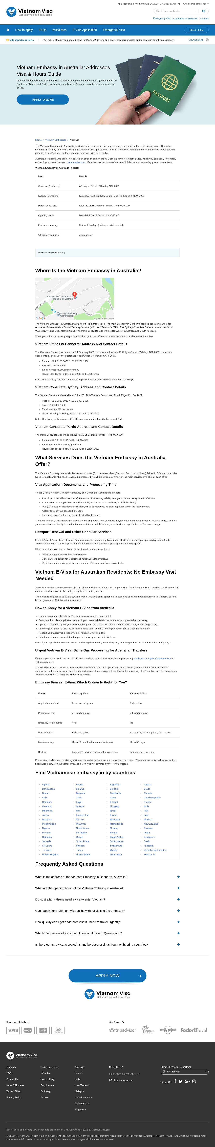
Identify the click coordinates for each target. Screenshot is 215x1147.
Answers (45, 1097)
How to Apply (47, 1079)
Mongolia (115, 819)
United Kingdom (50, 854)
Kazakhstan (82, 815)
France (148, 802)
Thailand (46, 850)
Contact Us (12, 1079)
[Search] (203, 11)
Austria (147, 784)
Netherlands (116, 823)
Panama (46, 832)
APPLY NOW (107, 975)
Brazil (147, 788)
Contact (204, 18)
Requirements (48, 1085)
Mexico (80, 819)
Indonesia (47, 810)
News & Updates (15, 1085)
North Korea (82, 828)
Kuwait (113, 815)
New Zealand (151, 823)
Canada (148, 793)
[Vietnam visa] (7, 30)
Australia (79, 1067)
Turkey (79, 850)
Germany (47, 806)
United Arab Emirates (155, 850)
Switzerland (116, 845)
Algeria (46, 784)
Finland (114, 802)
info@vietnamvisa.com (121, 1080)
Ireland (78, 1073)
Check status (196, 30)
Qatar (147, 832)
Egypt (79, 802)
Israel (113, 810)
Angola (79, 784)
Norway (114, 828)
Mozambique (49, 823)
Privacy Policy (13, 1097)
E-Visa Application (85, 30)
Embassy (45, 1091)
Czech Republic (152, 797)
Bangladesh (48, 788)
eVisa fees (59, 30)
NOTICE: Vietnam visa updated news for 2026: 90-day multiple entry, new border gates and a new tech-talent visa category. (108, 40)
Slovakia (46, 841)
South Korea (116, 841)
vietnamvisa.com (76, 162)
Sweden (80, 845)
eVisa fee (46, 1073)
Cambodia (115, 793)
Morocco (148, 819)
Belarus (80, 788)
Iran (78, 810)
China (79, 797)
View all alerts (196, 39)
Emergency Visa (161, 18)
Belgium (114, 788)
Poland (113, 832)
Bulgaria (80, 793)
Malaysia (47, 819)
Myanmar (81, 823)
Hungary (114, 806)
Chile (45, 797)
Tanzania (149, 845)
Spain (147, 841)
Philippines (82, 832)
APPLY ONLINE (43, 99)
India (146, 806)
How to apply (24, 30)
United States (83, 854)
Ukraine (114, 850)
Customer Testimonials (185, 18)
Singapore (149, 837)
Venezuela (149, 854)
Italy (146, 810)
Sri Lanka (47, 845)
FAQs (42, 30)
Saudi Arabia (116, 837)
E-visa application (50, 1067)
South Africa (82, 841)
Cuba (113, 797)
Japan (45, 815)
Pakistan (148, 828)
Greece (80, 806)
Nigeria (46, 828)
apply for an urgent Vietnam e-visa (152, 658)
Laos (146, 815)
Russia (79, 837)
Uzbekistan (116, 854)
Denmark (47, 802)
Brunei (45, 793)
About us (11, 1067)
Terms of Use (13, 1091)
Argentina (115, 784)
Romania (47, 837)
